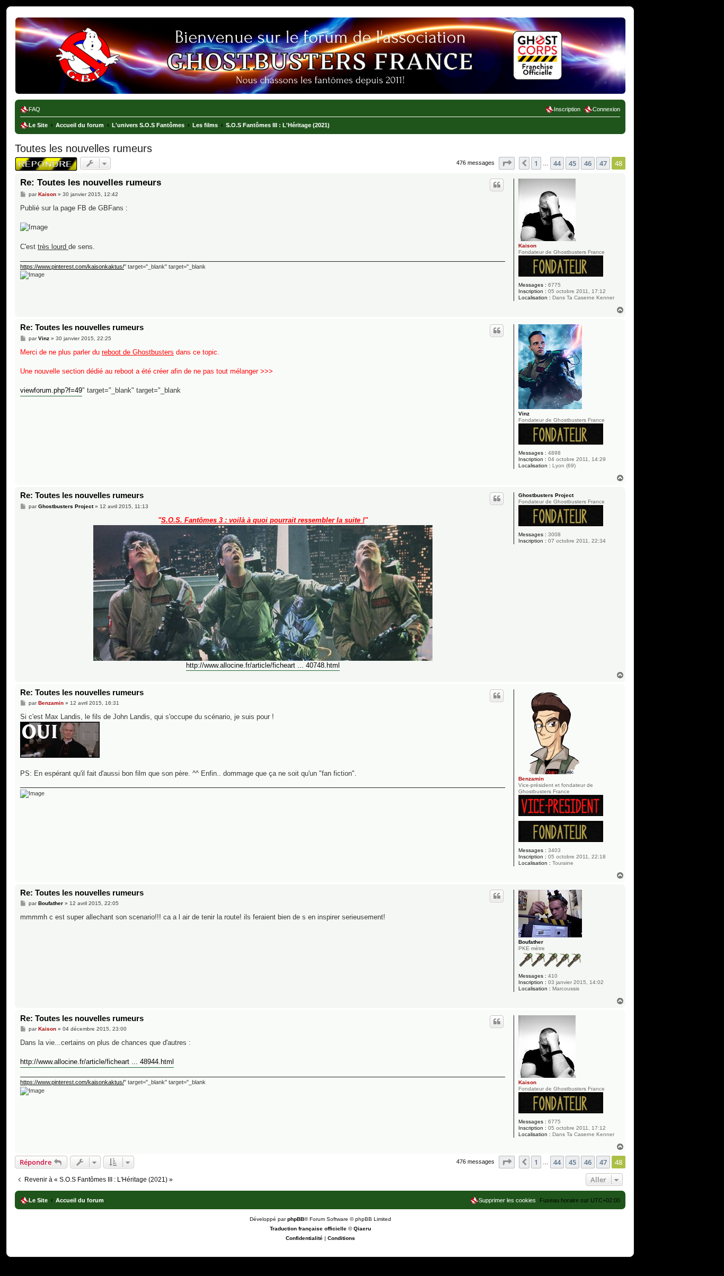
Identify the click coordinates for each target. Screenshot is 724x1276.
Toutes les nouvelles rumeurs (83, 148)
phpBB (295, 1219)
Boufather (530, 942)
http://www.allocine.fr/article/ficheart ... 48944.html (97, 1062)
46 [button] (587, 163)
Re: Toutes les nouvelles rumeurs (90, 183)
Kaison (527, 246)
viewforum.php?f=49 (51, 390)
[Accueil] (63, 34)
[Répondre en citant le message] (497, 185)
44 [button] (557, 163)
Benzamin (531, 779)
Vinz (523, 414)
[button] (507, 163)
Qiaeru (362, 1228)
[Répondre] (46, 164)
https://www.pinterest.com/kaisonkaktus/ (72, 266)
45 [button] (572, 163)
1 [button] (536, 163)
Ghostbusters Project (545, 495)
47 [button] (603, 163)
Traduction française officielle (308, 1228)
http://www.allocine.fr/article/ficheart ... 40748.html (263, 665)
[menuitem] (30, 109)
